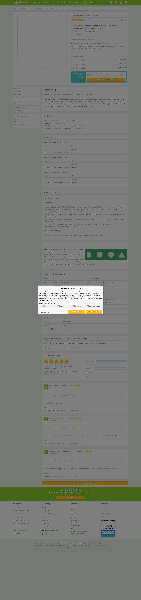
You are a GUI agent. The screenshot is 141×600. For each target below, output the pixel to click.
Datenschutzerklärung (45, 303)
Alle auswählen (94, 311)
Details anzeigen (44, 312)
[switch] (44, 306)
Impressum (56, 303)
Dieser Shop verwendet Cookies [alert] (70, 288)
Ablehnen (76, 311)
